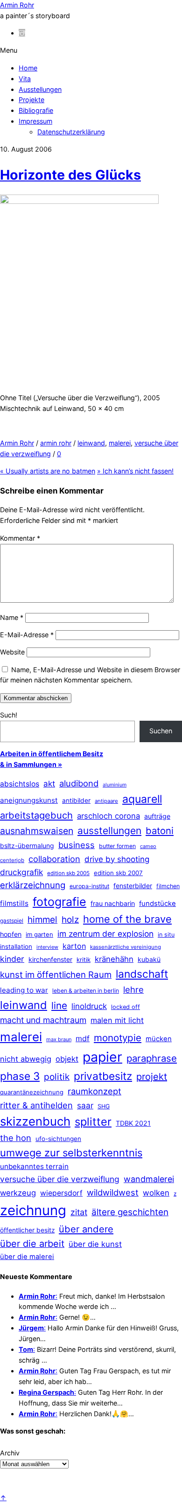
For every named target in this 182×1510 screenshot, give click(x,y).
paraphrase (151, 1058)
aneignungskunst (29, 800)
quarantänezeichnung (31, 1092)
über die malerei (27, 1257)
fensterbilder (132, 886)
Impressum (35, 121)
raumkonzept (94, 1091)
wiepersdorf (61, 1193)
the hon (15, 1138)
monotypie (117, 1038)
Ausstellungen (40, 89)
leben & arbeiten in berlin (85, 990)
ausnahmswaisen (36, 830)
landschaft (142, 974)
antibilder (76, 800)
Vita (25, 79)
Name (11, 617)
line (59, 1005)
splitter (93, 1121)
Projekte (31, 100)
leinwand (91, 443)
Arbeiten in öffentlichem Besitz (51, 754)
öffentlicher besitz (27, 1230)
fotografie (59, 902)
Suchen (160, 731)
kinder (12, 959)
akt (49, 783)
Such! (8, 715)
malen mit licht (117, 1020)
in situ (166, 934)
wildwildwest (113, 1192)
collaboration (54, 859)
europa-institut (89, 886)
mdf (83, 1038)
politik (57, 1077)
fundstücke (157, 903)
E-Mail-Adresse (27, 635)
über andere (86, 1229)
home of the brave (127, 919)
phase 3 (20, 1076)
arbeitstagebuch (36, 815)
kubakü (149, 959)
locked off (125, 1006)
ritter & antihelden (36, 1105)
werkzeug (18, 1192)
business (76, 845)
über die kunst (95, 1244)
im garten (39, 934)
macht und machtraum (43, 1020)
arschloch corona (108, 816)
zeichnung (33, 1210)
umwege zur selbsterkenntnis (71, 1153)
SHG (104, 1106)
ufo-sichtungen (58, 1138)
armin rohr (55, 443)
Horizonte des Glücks (70, 175)
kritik (84, 959)
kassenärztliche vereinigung (125, 947)
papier (102, 1057)
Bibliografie (36, 110)
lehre (133, 989)
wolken (156, 1192)
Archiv (10, 1453)
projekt (151, 1076)
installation (16, 946)
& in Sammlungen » (31, 764)
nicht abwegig (25, 1059)
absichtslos (19, 783)
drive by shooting (116, 859)
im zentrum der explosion (105, 934)
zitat (78, 1212)
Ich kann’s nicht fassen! (135, 471)
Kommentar (20, 538)
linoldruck (89, 1006)
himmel (42, 919)
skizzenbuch (35, 1121)
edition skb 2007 (118, 873)
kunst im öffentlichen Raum (56, 974)
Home (28, 68)
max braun (58, 1039)
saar (85, 1105)
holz (70, 919)
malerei (120, 443)
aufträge (157, 816)
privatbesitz (103, 1076)
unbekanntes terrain (34, 1166)
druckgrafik (21, 872)
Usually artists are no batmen (47, 471)
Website (12, 652)
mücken (159, 1039)
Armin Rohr (17, 443)
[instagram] (22, 33)
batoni (160, 830)
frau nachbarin (113, 903)
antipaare (106, 801)
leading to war (24, 990)
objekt (67, 1059)
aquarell (142, 799)
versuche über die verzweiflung (59, 1179)
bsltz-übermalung (27, 845)
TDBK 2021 (133, 1123)
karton (74, 946)
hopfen (10, 934)
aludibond (78, 783)
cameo (148, 846)
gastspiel (11, 920)
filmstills (14, 903)
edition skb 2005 (68, 873)
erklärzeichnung (32, 885)
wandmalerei (149, 1179)
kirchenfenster (50, 959)
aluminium (114, 785)
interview (47, 947)
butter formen (117, 845)
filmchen (168, 886)
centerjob (12, 860)
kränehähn (114, 959)
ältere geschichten (129, 1212)
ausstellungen (109, 830)
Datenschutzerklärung (71, 132)
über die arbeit (32, 1243)
